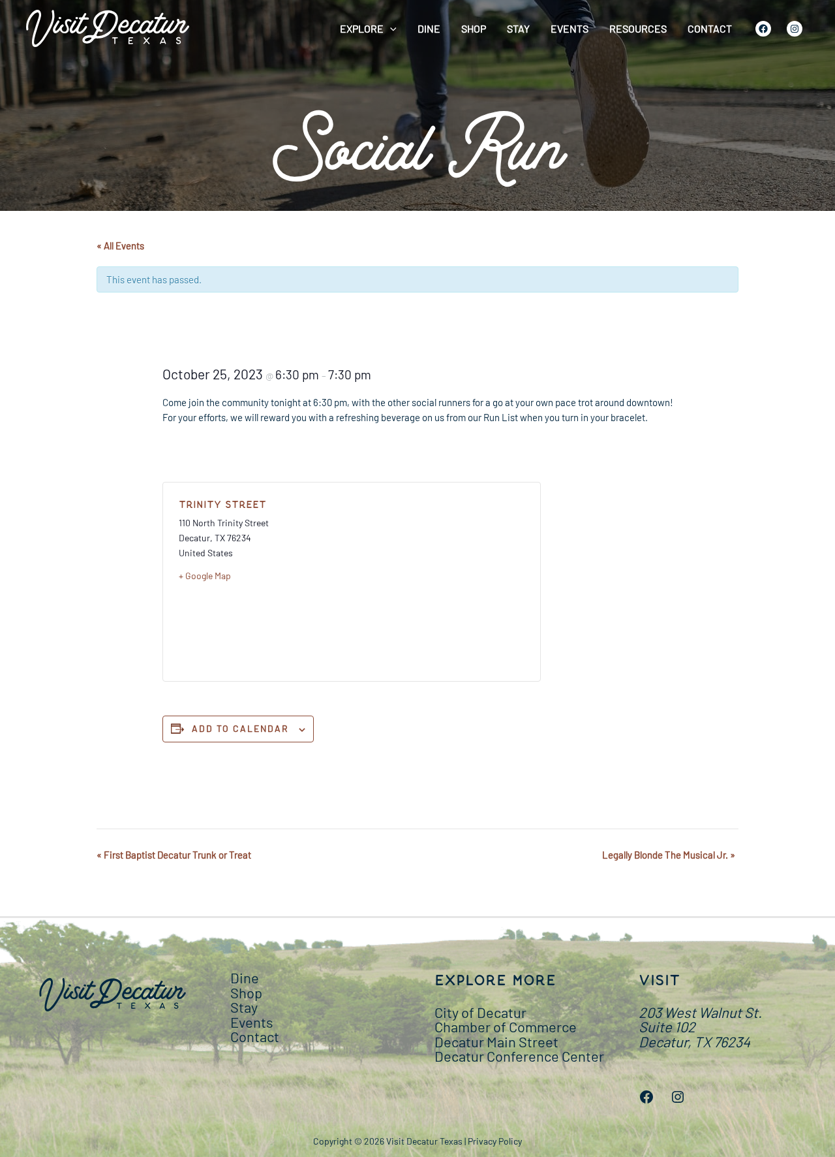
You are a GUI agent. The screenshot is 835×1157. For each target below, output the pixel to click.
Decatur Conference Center (519, 1055)
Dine (429, 28)
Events (569, 28)
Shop (473, 28)
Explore (362, 28)
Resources (638, 28)
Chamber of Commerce (505, 1026)
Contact (710, 28)
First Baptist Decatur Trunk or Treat (174, 855)
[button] (390, 29)
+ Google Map (205, 575)
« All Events (120, 245)
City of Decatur (480, 1012)
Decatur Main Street (496, 1041)
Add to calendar (240, 728)
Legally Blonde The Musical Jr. (668, 855)
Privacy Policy (495, 1141)
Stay (518, 28)
